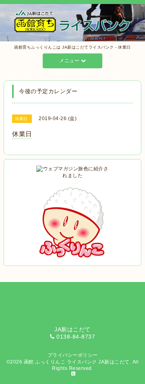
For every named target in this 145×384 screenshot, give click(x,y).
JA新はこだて (114, 362)
